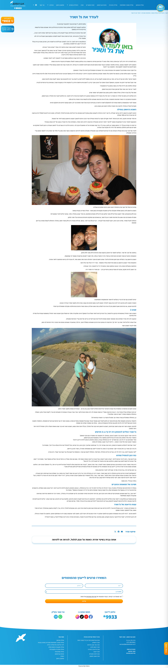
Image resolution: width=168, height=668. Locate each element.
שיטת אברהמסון (101, 5)
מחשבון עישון (60, 5)
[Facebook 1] (91, 617)
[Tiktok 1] (82, 617)
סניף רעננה (96, 651)
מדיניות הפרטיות (91, 597)
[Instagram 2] (77, 617)
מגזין (82, 5)
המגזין (62, 656)
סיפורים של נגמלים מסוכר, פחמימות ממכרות (153, 13)
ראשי (166, 13)
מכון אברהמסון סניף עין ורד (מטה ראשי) (88, 640)
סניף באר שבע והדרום (93, 645)
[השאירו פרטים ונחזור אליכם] (7, 28)
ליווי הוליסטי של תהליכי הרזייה (55, 645)
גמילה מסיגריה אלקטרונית (57, 649)
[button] (122, 531)
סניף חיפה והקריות (94, 654)
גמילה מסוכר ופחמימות (126, 5)
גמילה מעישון (140, 5)
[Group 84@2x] (56, 617)
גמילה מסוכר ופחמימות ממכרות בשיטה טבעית (51, 642)
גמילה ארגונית (113, 5)
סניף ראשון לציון (95, 647)
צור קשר (42, 5)
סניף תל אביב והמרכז (94, 649)
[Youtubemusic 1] (86, 617)
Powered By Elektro (84, 666)
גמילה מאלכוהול (59, 651)
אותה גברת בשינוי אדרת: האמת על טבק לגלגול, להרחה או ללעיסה (84, 539)
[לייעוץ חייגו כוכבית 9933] (7, 20)
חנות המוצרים (90, 5)
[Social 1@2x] (60, 617)
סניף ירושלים (96, 642)
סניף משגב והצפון (95, 656)
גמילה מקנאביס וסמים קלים (56, 647)
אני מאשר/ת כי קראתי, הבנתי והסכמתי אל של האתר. (100, 597)
